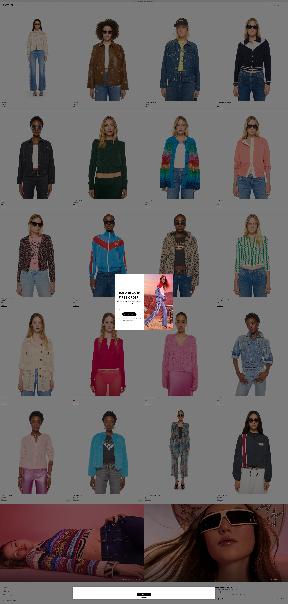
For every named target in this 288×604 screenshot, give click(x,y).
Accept (144, 594)
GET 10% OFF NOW (129, 314)
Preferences (144, 597)
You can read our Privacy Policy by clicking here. (177, 591)
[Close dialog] (170, 277)
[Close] (213, 589)
